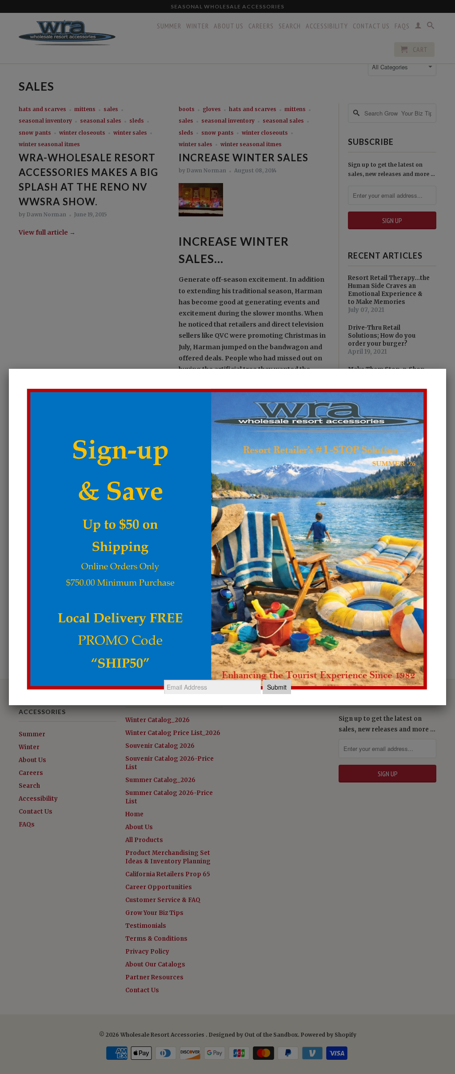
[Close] (446, 369)
